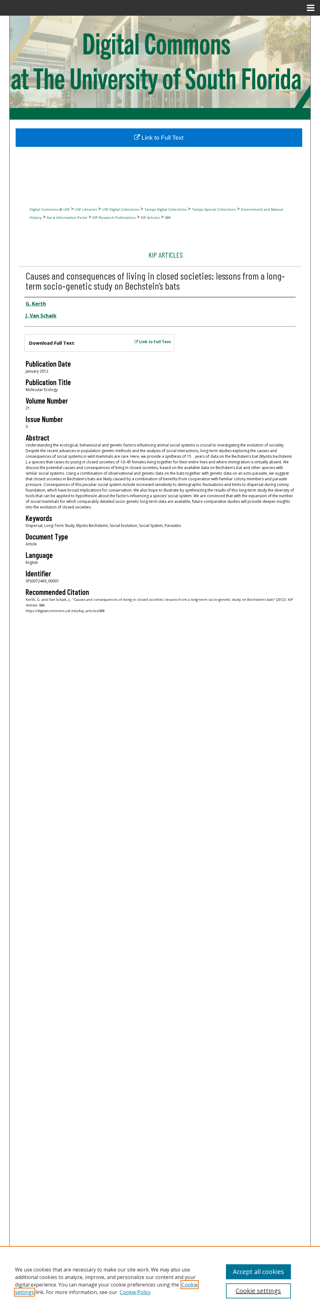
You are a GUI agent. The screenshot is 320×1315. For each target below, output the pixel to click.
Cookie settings (258, 1291)
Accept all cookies (258, 1271)
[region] (160, 1280)
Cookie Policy (135, 1292)
